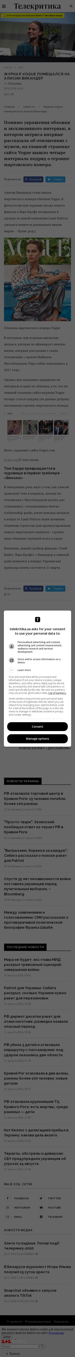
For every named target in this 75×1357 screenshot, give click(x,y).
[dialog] (37, 678)
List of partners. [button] (57, 693)
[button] (37, 670)
